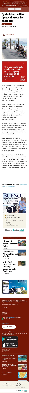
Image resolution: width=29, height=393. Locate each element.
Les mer (18, 9)
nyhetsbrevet (23, 184)
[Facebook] (2, 308)
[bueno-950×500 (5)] (14, 287)
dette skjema (11, 317)
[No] (27, 6)
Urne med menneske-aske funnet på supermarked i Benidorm (10, 266)
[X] (7, 308)
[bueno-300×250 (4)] (14, 203)
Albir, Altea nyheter (7, 24)
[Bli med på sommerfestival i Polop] (22, 243)
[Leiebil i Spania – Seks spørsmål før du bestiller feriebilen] (22, 367)
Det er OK (11, 9)
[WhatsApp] (3, 29)
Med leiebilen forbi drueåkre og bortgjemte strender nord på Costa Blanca (9, 357)
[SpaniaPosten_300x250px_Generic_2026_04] (14, 71)
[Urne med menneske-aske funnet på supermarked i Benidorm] (22, 263)
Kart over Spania (7, 372)
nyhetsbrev (6, 301)
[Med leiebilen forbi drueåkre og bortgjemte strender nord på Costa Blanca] (22, 358)
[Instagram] (4, 308)
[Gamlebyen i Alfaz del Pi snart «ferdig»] (22, 253)
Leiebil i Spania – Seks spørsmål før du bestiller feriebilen (10, 365)
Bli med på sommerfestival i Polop (10, 243)
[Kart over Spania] (22, 375)
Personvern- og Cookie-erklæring (5, 322)
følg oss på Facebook (9, 186)
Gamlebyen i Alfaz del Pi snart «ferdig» (10, 253)
